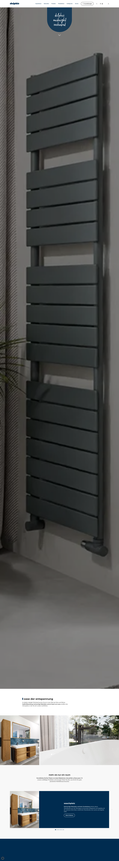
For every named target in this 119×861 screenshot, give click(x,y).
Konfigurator (70, 3)
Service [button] (76, 3)
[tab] (55, 829)
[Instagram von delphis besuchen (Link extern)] (102, 3)
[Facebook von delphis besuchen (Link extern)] (100, 3)
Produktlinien (61, 3)
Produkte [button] (53, 3)
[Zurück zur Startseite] (14, 3)
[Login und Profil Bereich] (108, 3)
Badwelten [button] (46, 3)
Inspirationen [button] (38, 3)
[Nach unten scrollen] (59, 35)
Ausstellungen (88, 3)
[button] (96, 3)
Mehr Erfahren (69, 815)
